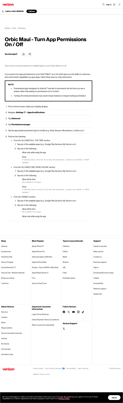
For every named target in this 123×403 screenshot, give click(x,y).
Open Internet (83, 368)
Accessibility (98, 283)
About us (4, 312)
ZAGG (65, 251)
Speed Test (97, 294)
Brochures (5, 344)
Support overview (100, 246)
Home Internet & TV (8, 267)
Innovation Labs (7, 354)
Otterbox (66, 246)
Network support (99, 289)
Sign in (96, 267)
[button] (23, 54)
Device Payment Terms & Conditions (45, 320)
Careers (4, 317)
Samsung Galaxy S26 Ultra (42, 257)
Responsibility (6, 328)
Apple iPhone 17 (38, 246)
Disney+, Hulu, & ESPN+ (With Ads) (45, 267)
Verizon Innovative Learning (11, 333)
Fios (33, 278)
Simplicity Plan (6, 257)
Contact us (97, 257)
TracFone (4, 283)
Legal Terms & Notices (40, 314)
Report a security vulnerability (43, 325)
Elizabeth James (69, 278)
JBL (64, 267)
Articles (4, 338)
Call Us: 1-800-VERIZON (14, 11)
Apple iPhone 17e (38, 251)
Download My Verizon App (103, 273)
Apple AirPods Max (39, 262)
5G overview (6, 349)
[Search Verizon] (103, 4)
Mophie (65, 262)
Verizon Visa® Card (39, 283)
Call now (31, 11)
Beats (65, 257)
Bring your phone (7, 278)
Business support (100, 262)
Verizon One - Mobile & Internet (13, 273)
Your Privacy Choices (53, 368)
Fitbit (65, 273)
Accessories (6, 251)
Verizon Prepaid (7, 262)
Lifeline (96, 278)
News (3, 322)
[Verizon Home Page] (8, 4)
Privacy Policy (38, 368)
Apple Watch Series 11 (40, 273)
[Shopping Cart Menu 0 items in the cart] (114, 4)
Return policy (98, 251)
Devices (4, 246)
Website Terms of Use (41, 374)
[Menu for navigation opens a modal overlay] (119, 4)
